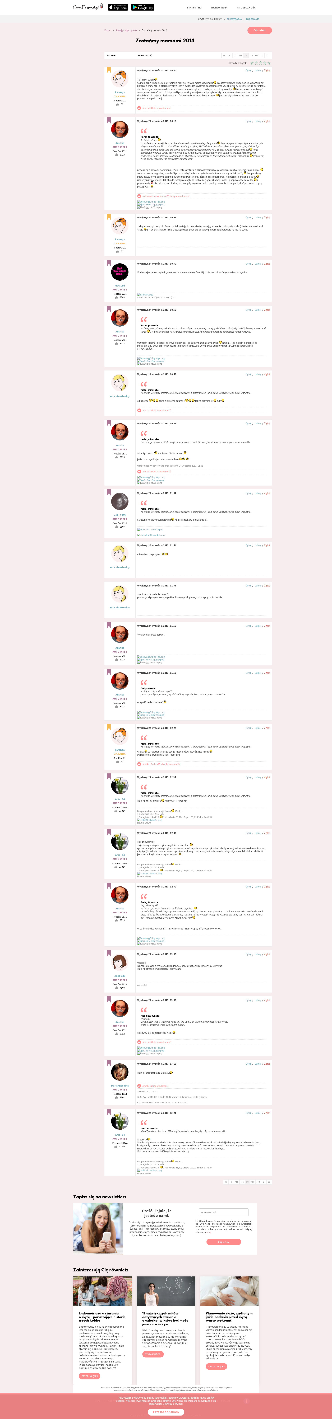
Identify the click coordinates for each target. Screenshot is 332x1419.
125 (251, 55)
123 (240, 55)
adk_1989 (120, 515)
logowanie (252, 19)
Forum (107, 30)
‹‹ (224, 55)
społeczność (246, 7)
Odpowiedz (259, 30)
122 (235, 55)
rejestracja (234, 19)
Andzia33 (119, 975)
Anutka (120, 143)
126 (256, 55)
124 (245, 55)
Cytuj (248, 70)
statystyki (194, 7)
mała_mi (120, 285)
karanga (120, 92)
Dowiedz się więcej (173, 1403)
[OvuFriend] (88, 9)
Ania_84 (120, 799)
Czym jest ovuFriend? (210, 19)
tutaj (208, 1232)
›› (267, 55)
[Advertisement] (86, 73)
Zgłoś (267, 70)
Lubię (258, 70)
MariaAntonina (120, 1085)
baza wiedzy (219, 7)
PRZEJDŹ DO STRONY (166, 1412)
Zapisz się (224, 1242)
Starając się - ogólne (126, 30)
